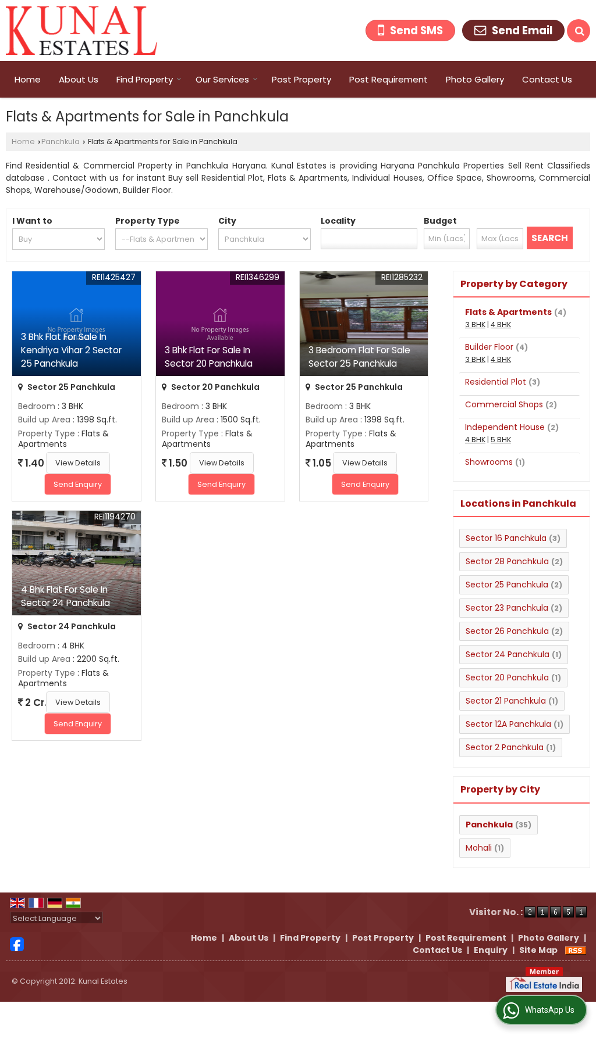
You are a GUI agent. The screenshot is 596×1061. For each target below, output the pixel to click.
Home (28, 79)
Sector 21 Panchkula (506, 701)
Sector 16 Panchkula (506, 538)
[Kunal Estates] (82, 30)
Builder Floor (489, 347)
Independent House (505, 427)
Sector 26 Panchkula (507, 631)
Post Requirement (388, 79)
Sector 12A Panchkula (508, 724)
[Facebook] (17, 943)
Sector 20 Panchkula (507, 677)
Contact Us (547, 79)
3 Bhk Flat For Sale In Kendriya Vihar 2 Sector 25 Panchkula (71, 350)
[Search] (578, 30)
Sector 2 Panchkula (505, 747)
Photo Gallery (475, 79)
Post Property (301, 79)
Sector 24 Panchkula (507, 654)
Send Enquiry (78, 484)
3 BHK (475, 324)
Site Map (538, 950)
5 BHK (501, 440)
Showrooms (489, 462)
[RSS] (575, 950)
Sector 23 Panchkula (507, 608)
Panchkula (60, 141)
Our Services (222, 79)
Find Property (144, 79)
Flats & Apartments (508, 312)
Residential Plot (495, 382)
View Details (78, 463)
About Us (78, 79)
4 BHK (501, 324)
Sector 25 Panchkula (507, 584)
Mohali (479, 848)
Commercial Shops (504, 404)
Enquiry (491, 950)
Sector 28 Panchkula (507, 561)
